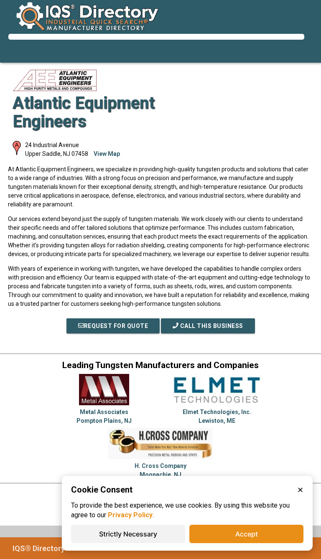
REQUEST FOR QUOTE (116, 326)
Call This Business (210, 326)
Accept (246, 534)
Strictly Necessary (128, 534)
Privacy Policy (130, 515)
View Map (107, 153)
